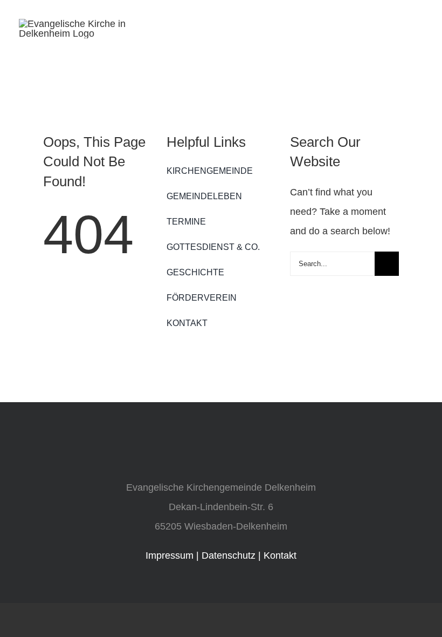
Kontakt (280, 555)
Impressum (170, 555)
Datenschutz (228, 555)
